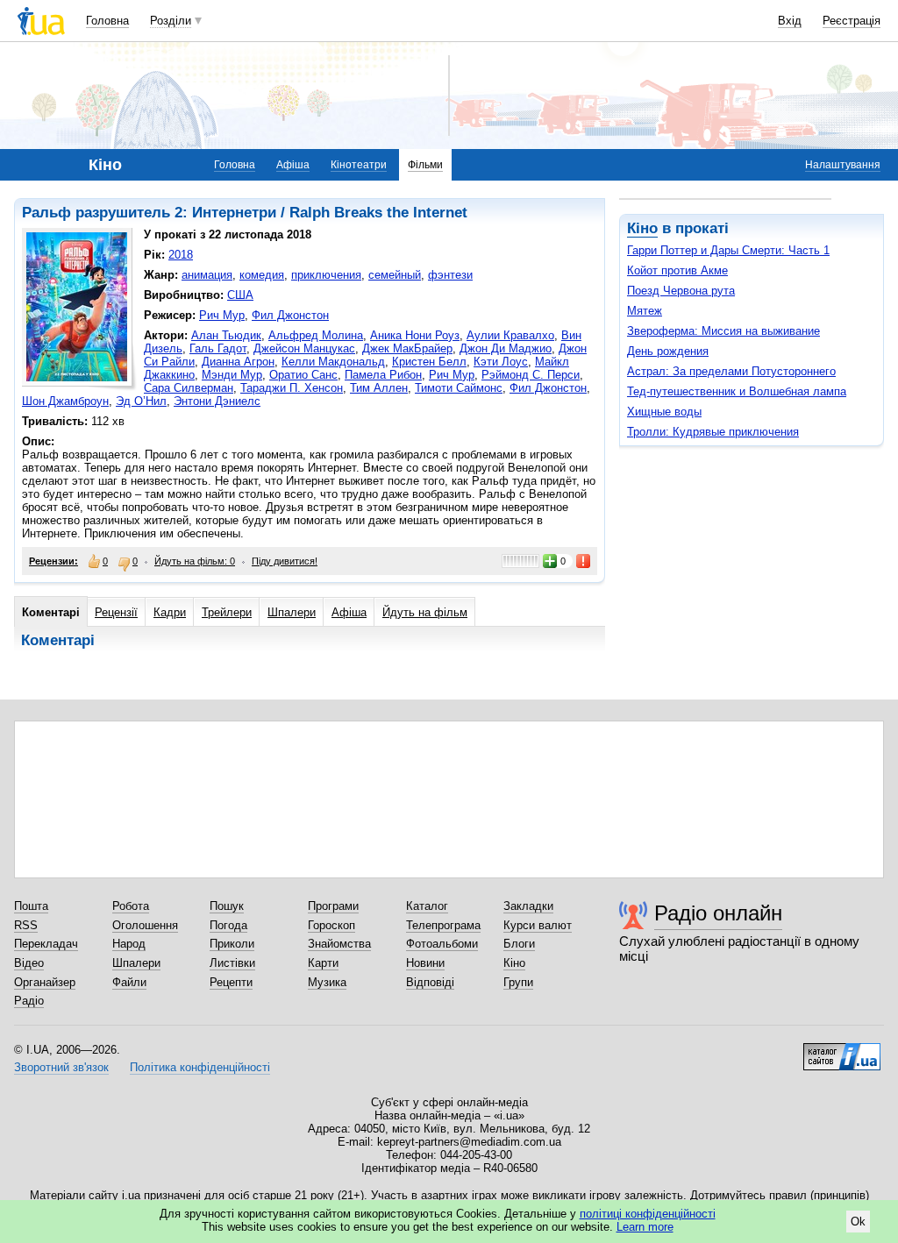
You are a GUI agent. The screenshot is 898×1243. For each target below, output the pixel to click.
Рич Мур (222, 315)
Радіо (29, 1000)
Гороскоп (331, 925)
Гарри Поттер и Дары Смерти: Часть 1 (728, 250)
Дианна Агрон (238, 361)
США (240, 295)
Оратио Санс (303, 374)
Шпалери (291, 612)
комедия (261, 274)
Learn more (645, 1226)
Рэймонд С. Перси (530, 374)
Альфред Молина (315, 335)
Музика (327, 982)
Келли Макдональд (333, 361)
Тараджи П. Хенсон (291, 387)
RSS (26, 925)
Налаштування (842, 165)
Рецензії (116, 612)
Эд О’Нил (141, 401)
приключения (326, 274)
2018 (180, 254)
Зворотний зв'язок (61, 1067)
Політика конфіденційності (200, 1067)
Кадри (169, 612)
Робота (130, 906)
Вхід (790, 20)
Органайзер (44, 982)
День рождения (668, 351)
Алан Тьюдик (226, 335)
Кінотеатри (359, 165)
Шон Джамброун (65, 401)
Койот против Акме (677, 270)
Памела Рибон (383, 374)
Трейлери (227, 612)
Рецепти (231, 982)
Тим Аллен (379, 387)
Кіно (642, 228)
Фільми (425, 165)
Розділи (170, 20)
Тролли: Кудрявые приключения (713, 431)
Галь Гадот (217, 348)
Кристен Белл (429, 361)
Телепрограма (443, 925)
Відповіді (430, 982)
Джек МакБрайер (407, 348)
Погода (228, 925)
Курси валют (537, 925)
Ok (858, 1221)
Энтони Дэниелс (217, 401)
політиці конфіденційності (648, 1213)
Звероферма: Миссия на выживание (723, 330)
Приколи (232, 943)
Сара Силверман (188, 387)
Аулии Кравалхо (510, 335)
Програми (333, 906)
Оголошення (145, 925)
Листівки (232, 963)
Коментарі (51, 612)
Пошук (227, 906)
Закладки (528, 906)
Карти (323, 963)
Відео (29, 963)
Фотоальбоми (442, 943)
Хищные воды (664, 411)
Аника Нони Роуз (415, 335)
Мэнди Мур (232, 374)
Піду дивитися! (284, 561)
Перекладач (46, 943)
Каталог (427, 906)
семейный (394, 274)
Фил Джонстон (290, 315)
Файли (129, 982)
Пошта (31, 906)
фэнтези (450, 274)
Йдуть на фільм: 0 (194, 561)
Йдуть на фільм (424, 612)
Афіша (293, 165)
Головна (107, 20)
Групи (518, 982)
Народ (129, 943)
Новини (425, 963)
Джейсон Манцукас (304, 348)
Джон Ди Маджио (506, 348)
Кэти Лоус (501, 361)
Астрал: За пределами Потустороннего (731, 371)
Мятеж (644, 310)
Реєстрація (851, 20)
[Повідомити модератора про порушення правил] (584, 561)
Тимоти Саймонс (458, 387)
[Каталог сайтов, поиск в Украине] (841, 1050)
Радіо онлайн (718, 913)
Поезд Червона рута (681, 290)
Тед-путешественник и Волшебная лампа (736, 391)
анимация (207, 274)
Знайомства (339, 943)
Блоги (519, 943)
